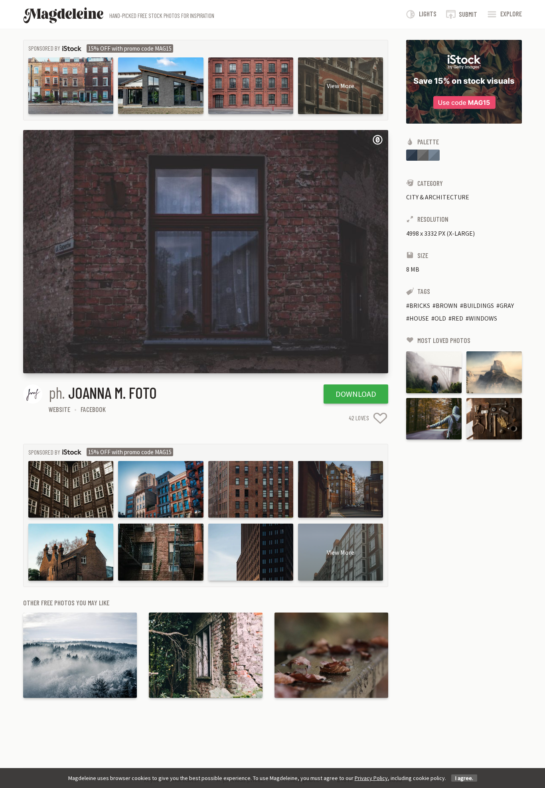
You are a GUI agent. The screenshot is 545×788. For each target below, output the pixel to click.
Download (356, 394)
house (419, 318)
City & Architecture (437, 197)
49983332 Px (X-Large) (440, 233)
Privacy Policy (371, 778)
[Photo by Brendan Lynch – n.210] (494, 372)
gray (507, 305)
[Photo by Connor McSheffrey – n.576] (434, 372)
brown (447, 305)
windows (483, 318)
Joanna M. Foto (112, 392)
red (457, 318)
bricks (419, 305)
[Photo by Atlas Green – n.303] (434, 418)
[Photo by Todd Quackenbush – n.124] (494, 418)
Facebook (93, 409)
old (440, 318)
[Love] (380, 418)
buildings (478, 305)
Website (59, 409)
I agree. (464, 778)
